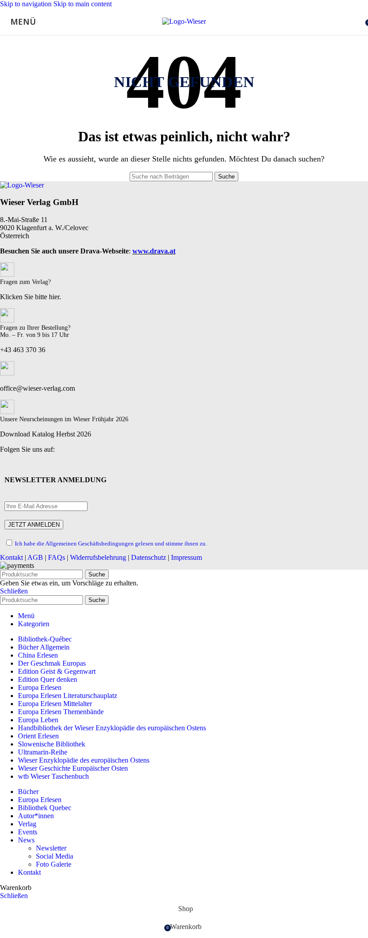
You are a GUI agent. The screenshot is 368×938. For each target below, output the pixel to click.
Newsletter (51, 848)
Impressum (186, 557)
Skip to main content (82, 4)
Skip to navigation (26, 4)
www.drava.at (153, 251)
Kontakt (11, 557)
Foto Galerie (53, 864)
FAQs (56, 557)
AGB (35, 557)
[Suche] (359, 22)
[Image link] (22, 185)
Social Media (54, 856)
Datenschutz (148, 557)
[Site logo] (184, 21)
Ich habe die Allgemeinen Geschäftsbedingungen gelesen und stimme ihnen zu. (111, 543)
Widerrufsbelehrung (98, 557)
